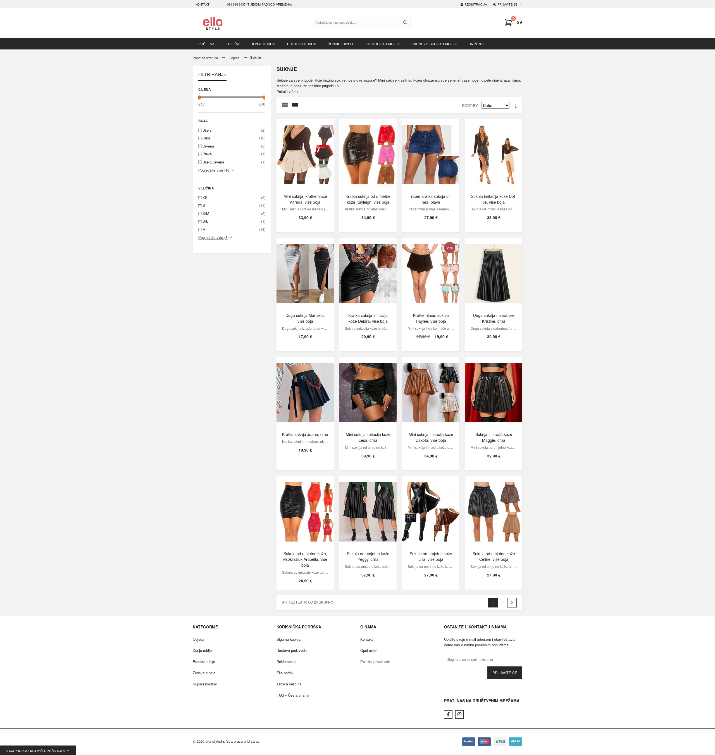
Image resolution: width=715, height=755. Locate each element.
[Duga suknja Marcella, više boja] (305, 273)
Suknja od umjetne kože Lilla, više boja (431, 556)
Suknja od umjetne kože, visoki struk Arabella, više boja (305, 559)
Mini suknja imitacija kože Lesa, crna (368, 437)
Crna (233, 138)
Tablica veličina (289, 684)
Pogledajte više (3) (213, 237)
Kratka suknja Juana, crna (305, 434)
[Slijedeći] (512, 602)
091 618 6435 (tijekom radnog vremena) (259, 4)
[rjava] (430, 392)
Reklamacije (286, 661)
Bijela (233, 130)
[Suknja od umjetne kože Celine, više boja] (493, 511)
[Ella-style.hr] (213, 23)
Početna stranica (205, 57)
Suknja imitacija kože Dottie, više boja (493, 199)
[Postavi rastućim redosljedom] (516, 106)
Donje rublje (202, 650)
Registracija (475, 4)
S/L (233, 221)
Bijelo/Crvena (233, 162)
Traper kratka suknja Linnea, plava (431, 199)
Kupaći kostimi (205, 684)
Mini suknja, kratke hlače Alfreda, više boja (305, 199)
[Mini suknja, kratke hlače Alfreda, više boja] (305, 154)
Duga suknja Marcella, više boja (305, 318)
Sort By (470, 105)
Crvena (233, 146)
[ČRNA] (493, 273)
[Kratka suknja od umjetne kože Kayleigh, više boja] (368, 154)
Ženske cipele (204, 672)
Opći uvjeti (369, 650)
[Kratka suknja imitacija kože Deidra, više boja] (368, 273)
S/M (233, 213)
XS (233, 197)
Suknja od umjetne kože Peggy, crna (368, 556)
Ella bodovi (285, 672)
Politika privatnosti (375, 661)
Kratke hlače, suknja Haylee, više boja (431, 318)
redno (296, 106)
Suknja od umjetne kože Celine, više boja (494, 556)
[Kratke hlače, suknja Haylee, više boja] (430, 273)
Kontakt (202, 4)
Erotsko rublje (204, 661)
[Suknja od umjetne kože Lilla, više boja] (430, 511)
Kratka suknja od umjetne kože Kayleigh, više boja (367, 199)
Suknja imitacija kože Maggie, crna (493, 437)
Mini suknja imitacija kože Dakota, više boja (431, 437)
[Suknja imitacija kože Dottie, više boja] (493, 154)
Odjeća (234, 57)
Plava (233, 153)
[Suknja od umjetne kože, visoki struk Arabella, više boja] (305, 511)
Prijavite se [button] (507, 4)
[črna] (368, 392)
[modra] (430, 154)
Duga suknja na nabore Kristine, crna (493, 318)
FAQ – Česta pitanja (293, 695)
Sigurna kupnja (289, 639)
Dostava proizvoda (292, 650)
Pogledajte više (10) (214, 170)
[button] (513, 23)
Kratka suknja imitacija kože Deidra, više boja (368, 318)
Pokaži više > (288, 91)
